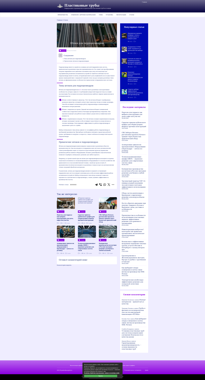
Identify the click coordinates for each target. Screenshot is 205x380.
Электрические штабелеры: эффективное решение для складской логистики (133, 282)
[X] (109, 185)
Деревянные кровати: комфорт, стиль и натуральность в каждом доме (135, 35)
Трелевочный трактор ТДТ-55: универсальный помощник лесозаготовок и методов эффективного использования (134, 184)
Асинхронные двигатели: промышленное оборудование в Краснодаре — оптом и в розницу (134, 148)
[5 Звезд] (75, 184)
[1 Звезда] (70, 184)
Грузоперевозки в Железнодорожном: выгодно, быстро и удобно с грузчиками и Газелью (134, 259)
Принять (100, 376)
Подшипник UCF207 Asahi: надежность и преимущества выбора (135, 48)
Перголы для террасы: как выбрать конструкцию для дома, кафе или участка (132, 114)
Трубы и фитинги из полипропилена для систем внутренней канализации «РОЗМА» (133, 311)
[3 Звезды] (73, 184)
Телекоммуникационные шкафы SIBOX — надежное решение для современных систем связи (132, 160)
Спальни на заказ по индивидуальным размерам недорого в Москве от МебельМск (135, 61)
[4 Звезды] (74, 184)
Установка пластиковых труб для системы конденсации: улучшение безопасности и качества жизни (133, 334)
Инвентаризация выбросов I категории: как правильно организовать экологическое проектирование (133, 232)
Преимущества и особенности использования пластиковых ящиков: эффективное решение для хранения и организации (134, 219)
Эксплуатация (121, 15)
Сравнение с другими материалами (83, 15)
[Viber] (100, 185)
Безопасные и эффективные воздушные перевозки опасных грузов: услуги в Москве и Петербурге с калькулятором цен (134, 245)
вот (80, 89)
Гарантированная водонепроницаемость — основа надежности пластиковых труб (131, 346)
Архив (146, 370)
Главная (144, 2)
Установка (109, 15)
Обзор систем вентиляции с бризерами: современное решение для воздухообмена (133, 195)
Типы (100, 15)
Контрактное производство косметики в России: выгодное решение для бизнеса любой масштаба (134, 172)
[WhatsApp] (105, 185)
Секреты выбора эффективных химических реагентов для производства (135, 91)
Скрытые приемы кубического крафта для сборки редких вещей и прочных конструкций (134, 124)
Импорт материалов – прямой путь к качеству (134, 302)
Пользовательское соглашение (132, 370)
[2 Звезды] (72, 184)
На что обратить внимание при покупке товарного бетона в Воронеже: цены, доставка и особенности (134, 206)
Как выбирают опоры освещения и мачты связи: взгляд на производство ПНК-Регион (133, 271)
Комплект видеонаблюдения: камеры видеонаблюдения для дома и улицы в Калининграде (135, 76)
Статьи (131, 15)
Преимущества (63, 15)
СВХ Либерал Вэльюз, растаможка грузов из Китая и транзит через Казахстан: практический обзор (133, 136)
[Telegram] (96, 185)
